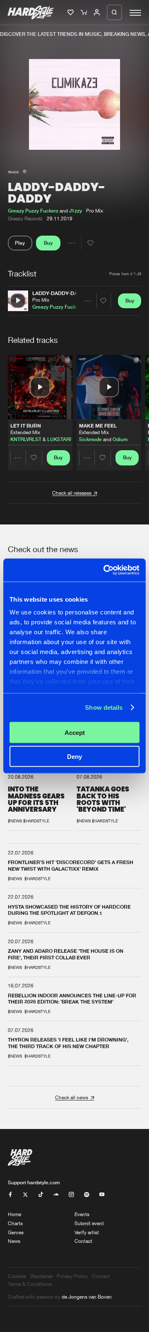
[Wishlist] (71, 13)
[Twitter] (25, 1195)
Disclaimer (41, 1276)
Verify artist (86, 1232)
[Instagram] (71, 1195)
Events (81, 1214)
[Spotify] (86, 1195)
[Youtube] (101, 1195)
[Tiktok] (40, 1195)
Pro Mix (40, 300)
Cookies (17, 1276)
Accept (75, 732)
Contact (83, 1241)
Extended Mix (25, 433)
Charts (15, 1223)
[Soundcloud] (55, 1195)
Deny (74, 756)
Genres (16, 1232)
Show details (104, 707)
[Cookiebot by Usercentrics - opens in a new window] (105, 570)
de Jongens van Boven (87, 1297)
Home (14, 1214)
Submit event (89, 1223)
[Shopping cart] (85, 13)
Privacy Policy (72, 1276)
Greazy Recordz (25, 218)
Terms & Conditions (30, 1284)
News (14, 1241)
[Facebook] (10, 1195)
